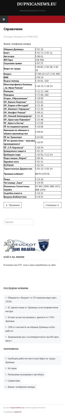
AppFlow (17, 412)
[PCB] (26, 245)
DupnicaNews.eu (17, 407)
